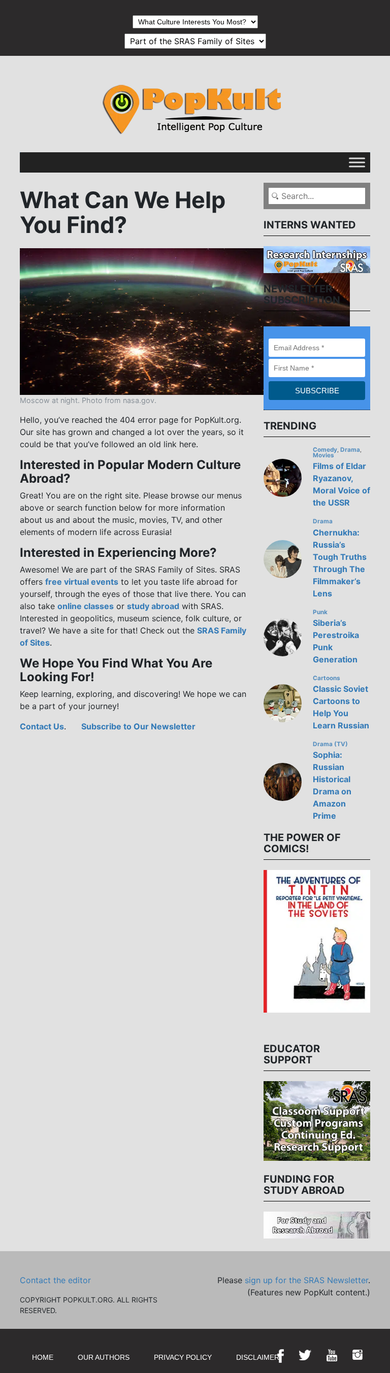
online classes (85, 606)
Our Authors (103, 1357)
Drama (350, 449)
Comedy (325, 449)
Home (42, 1357)
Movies (323, 455)
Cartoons (326, 678)
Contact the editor (55, 1280)
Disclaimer (257, 1357)
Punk (320, 612)
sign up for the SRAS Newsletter (306, 1280)
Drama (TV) (330, 744)
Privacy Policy (183, 1357)
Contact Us (42, 726)
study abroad (153, 606)
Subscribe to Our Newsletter (138, 726)
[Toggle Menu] (357, 162)
